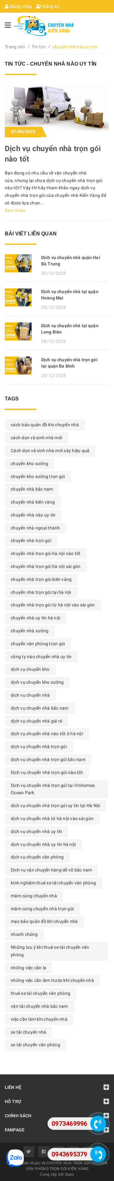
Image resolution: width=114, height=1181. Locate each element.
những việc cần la (28, 967)
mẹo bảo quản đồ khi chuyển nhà (44, 921)
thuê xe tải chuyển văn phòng (40, 993)
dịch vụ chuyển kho (30, 669)
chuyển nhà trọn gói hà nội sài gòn (46, 566)
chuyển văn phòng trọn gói (38, 643)
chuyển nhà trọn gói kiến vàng (41, 579)
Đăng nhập (20, 6)
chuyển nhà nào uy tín (33, 514)
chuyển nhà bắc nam (32, 489)
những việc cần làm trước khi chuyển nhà (52, 980)
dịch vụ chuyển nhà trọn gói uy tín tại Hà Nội (55, 805)
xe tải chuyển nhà (28, 1032)
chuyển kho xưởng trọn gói (38, 476)
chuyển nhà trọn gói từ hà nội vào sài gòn (53, 604)
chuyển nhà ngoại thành (35, 527)
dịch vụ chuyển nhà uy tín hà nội (43, 844)
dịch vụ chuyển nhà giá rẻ (36, 720)
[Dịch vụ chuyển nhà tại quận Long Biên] (20, 331)
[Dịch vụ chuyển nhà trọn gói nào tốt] (57, 110)
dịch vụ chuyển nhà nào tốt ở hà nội (47, 733)
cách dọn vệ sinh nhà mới (36, 437)
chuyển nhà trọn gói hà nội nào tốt (46, 553)
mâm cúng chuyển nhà (34, 895)
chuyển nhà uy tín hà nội (35, 617)
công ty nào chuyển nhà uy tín (41, 656)
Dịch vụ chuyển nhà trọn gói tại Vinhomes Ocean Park (53, 789)
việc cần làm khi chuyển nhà (39, 1019)
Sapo (69, 1174)
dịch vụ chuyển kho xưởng (37, 682)
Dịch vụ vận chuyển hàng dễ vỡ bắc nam (51, 869)
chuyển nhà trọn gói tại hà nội (41, 592)
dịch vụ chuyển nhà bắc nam (40, 708)
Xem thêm (15, 210)
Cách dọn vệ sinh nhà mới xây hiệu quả (50, 450)
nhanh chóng (24, 934)
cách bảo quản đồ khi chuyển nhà (45, 424)
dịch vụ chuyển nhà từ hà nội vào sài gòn (52, 818)
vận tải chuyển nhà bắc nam (39, 1006)
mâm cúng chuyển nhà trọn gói (42, 908)
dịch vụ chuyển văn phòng (37, 856)
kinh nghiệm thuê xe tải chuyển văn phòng (53, 882)
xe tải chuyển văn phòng (35, 1044)
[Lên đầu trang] (98, 1103)
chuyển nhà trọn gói (31, 540)
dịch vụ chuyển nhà (30, 695)
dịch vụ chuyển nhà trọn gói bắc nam (48, 759)
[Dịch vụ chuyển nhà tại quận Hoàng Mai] (20, 297)
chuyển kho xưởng (29, 463)
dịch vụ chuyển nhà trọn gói (39, 746)
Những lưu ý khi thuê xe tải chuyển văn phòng (50, 951)
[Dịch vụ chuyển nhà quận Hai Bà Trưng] (20, 263)
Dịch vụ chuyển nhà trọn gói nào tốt (47, 772)
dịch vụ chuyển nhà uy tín (36, 831)
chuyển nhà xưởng (29, 630)
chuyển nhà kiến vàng (33, 502)
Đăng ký (50, 6)
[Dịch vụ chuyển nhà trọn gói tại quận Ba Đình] (20, 366)
